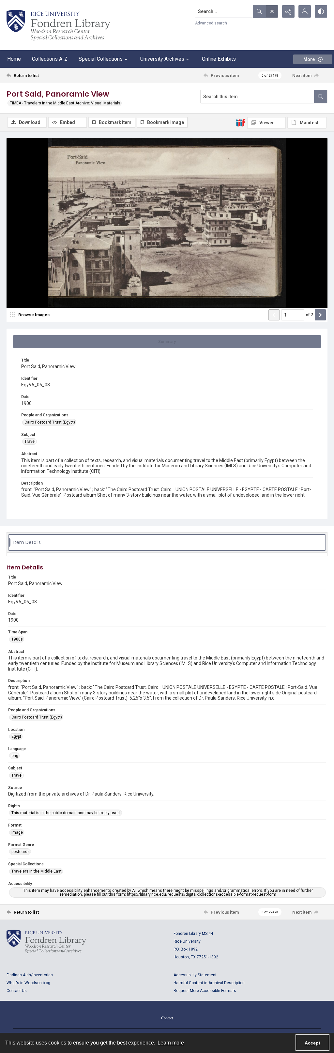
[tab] (167, 341)
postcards (20, 851)
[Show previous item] (274, 314)
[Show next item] (320, 314)
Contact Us (17, 990)
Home (14, 59)
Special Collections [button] (101, 59)
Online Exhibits (219, 59)
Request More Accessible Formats (205, 990)
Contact (167, 1018)
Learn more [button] (171, 1042)
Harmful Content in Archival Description (209, 983)
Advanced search (211, 23)
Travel (30, 441)
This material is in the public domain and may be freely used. (66, 813)
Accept (312, 1042)
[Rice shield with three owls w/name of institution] (58, 25)
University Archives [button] (162, 59)
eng (14, 755)
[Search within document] (320, 96)
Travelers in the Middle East (36, 871)
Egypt (16, 736)
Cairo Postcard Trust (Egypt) (49, 422)
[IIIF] (240, 122)
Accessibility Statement (195, 975)
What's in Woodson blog (28, 983)
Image (17, 832)
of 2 (309, 314)
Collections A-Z (50, 59)
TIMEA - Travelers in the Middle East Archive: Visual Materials (65, 103)
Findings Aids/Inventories (30, 975)
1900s (17, 639)
